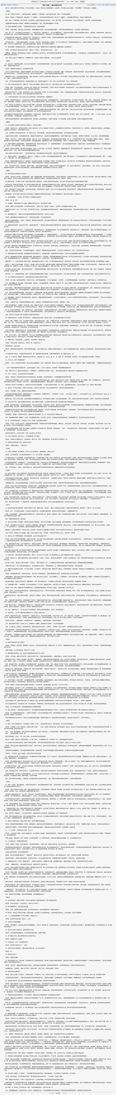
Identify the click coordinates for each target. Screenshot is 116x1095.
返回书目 (93, 5)
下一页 (97, 5)
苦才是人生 (15, 5)
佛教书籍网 (3, 5)
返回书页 (113, 5)
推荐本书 (108, 5)
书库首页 (9, 5)
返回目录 (58, 1093)
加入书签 (102, 5)
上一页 (88, 5)
